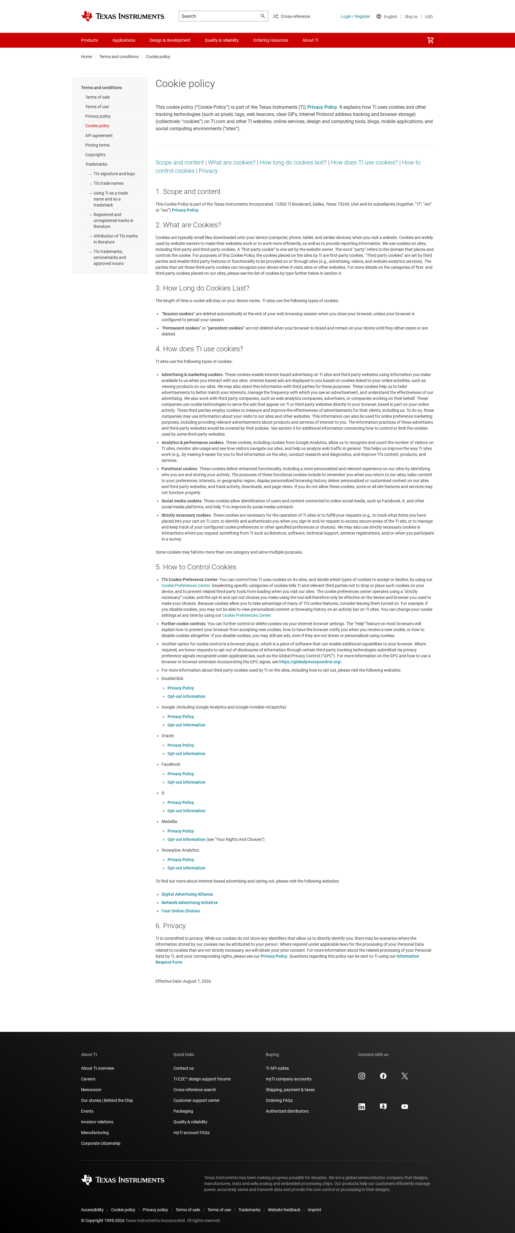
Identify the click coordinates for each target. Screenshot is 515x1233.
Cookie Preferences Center (186, 585)
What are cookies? (231, 162)
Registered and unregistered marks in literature (114, 220)
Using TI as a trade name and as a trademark (111, 199)
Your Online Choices (181, 911)
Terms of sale (97, 97)
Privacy (208, 170)
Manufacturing (95, 1132)
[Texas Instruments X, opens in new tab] (404, 1078)
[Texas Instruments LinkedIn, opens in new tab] (361, 1108)
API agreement (99, 135)
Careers (88, 1079)
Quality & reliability (190, 1121)
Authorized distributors (287, 1111)
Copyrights (95, 154)
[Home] (123, 16)
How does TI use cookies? (364, 162)
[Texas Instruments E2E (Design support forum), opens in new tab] (383, 1108)
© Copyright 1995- (103, 1220)
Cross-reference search (194, 1089)
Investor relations (97, 1121)
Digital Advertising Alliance (187, 894)
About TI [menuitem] (310, 40)
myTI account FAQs (191, 1132)
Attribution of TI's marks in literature (116, 239)
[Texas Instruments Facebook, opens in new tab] (383, 1078)
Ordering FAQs (279, 1100)
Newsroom (91, 1089)
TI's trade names (109, 183)
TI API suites (277, 1068)
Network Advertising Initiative (190, 902)
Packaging (183, 1111)
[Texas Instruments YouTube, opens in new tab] (404, 1108)
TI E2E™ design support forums (202, 1079)
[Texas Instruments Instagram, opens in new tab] (361, 1078)
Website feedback (284, 1209)
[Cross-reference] (336, 40)
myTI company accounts (288, 1079)
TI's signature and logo (114, 173)
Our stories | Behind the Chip (107, 1100)
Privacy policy (98, 116)
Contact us (183, 1068)
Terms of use (97, 106)
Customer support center (196, 1100)
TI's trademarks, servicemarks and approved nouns (110, 257)
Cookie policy (97, 125)
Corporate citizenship (100, 1143)
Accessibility (92, 1209)
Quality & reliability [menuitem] (222, 40)
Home (86, 56)
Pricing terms (97, 145)
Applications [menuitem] (123, 40)
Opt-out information (186, 696)
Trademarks (96, 164)
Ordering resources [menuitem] (270, 40)
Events (87, 1111)
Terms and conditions (119, 56)
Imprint (314, 1209)
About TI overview (97, 1068)
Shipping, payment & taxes (290, 1089)
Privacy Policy (180, 688)
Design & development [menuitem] (170, 40)
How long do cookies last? (293, 162)
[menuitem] (430, 40)
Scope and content (180, 162)
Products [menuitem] (89, 40)
